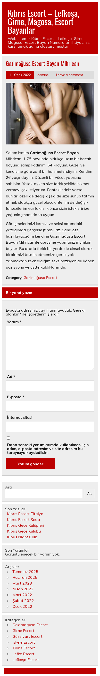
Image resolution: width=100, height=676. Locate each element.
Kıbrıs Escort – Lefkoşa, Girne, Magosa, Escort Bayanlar (43, 21)
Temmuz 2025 (25, 571)
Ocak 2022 (22, 606)
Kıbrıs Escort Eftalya (25, 513)
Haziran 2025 (24, 577)
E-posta (15, 397)
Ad (11, 376)
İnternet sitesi (19, 417)
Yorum (14, 322)
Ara (8, 487)
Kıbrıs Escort (23, 648)
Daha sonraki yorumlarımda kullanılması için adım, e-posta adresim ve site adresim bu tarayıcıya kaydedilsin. (48, 448)
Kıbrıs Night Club (22, 536)
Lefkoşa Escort (25, 659)
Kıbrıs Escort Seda (23, 519)
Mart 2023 (22, 583)
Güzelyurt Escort (27, 636)
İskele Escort (23, 642)
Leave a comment (69, 75)
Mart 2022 (22, 594)
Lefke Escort (23, 653)
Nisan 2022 (22, 588)
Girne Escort (23, 630)
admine (43, 75)
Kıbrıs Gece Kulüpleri (25, 525)
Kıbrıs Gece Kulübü (24, 531)
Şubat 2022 (23, 600)
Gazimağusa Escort (40, 277)
